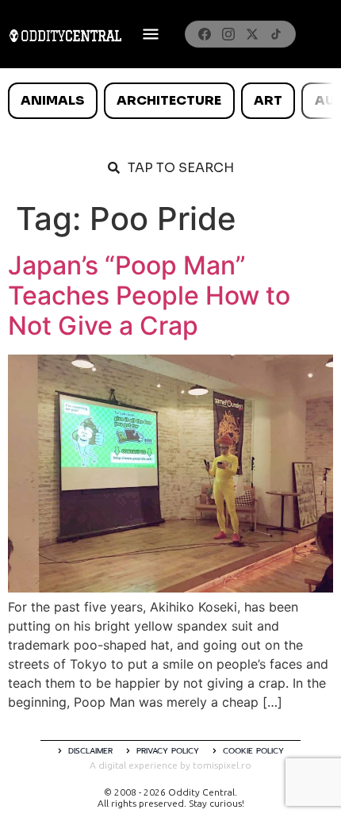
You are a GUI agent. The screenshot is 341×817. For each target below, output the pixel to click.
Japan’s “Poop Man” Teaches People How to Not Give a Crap (149, 296)
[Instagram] (228, 34)
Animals (52, 100)
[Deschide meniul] (150, 34)
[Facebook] (204, 34)
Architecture (169, 100)
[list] (170, 100)
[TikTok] (276, 34)
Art (268, 100)
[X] (252, 34)
